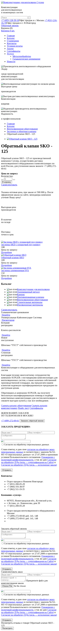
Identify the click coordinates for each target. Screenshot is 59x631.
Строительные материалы (29, 302)
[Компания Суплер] (22, 2)
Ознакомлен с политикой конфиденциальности (28, 458)
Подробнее (6, 252)
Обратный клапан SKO (12, 257)
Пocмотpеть (7, 628)
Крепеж (21, 294)
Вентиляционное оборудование (32, 299)
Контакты (11, 43)
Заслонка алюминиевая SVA (15, 270)
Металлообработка (22, 56)
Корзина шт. (8, 30)
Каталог (11, 38)
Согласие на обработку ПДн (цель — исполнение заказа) (29, 465)
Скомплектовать (9, 185)
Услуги (10, 53)
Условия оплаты (15, 46)
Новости (11, 61)
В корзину (6, 182)
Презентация (8, 320)
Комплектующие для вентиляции (33, 289)
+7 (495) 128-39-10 (10, 20)
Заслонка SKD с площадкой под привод (20, 244)
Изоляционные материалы (30, 305)
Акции (10, 48)
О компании (13, 41)
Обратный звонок (10, 25)
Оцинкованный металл (28, 292)
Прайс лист (23, 408)
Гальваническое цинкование (26, 59)
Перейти (6, 315)
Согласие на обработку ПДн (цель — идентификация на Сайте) (28, 461)
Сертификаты (13, 51)
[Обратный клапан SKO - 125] (22, 139)
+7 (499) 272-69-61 (10, 420)
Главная (11, 35)
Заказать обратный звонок (32, 421)
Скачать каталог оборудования (16, 405)
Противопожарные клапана (30, 297)
